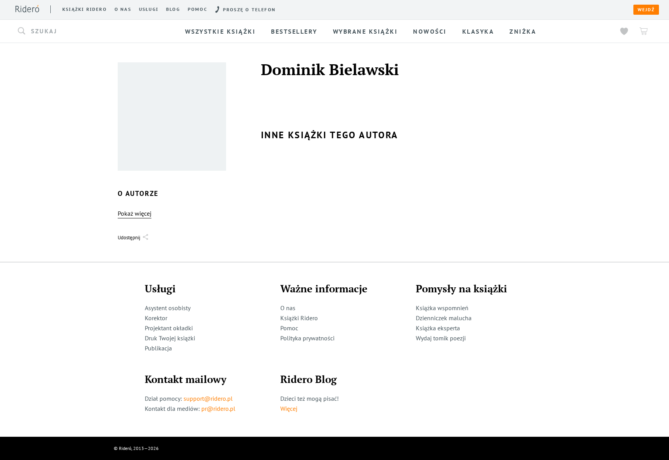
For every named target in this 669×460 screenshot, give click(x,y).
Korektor (156, 318)
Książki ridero (84, 9)
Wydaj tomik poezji (441, 338)
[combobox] (85, 31)
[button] (85, 31)
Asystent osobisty (167, 308)
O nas (123, 9)
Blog (173, 9)
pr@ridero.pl (218, 408)
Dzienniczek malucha (444, 318)
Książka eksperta (438, 328)
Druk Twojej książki (170, 338)
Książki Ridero (299, 318)
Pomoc (198, 9)
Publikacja (158, 348)
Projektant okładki (169, 328)
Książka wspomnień (442, 308)
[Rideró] (27, 8)
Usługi (148, 9)
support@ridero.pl (208, 398)
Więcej (288, 408)
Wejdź (646, 9)
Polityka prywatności (307, 338)
